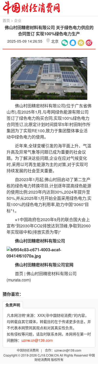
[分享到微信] (64, 42)
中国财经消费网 (28, 350)
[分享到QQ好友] (73, 42)
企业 (17, 20)
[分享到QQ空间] (81, 42)
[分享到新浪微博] (89, 42)
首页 (6, 20)
